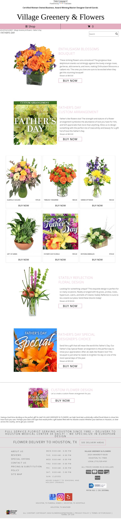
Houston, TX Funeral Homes (49, 503)
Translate (67, 3)
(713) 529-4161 (100, 461)
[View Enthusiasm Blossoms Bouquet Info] (35, 64)
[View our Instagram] (60, 500)
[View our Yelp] (68, 500)
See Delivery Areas (92, 442)
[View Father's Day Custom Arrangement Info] (35, 123)
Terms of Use (67, 514)
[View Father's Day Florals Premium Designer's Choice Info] (60, 231)
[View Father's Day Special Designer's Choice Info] (35, 350)
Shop (32, 26)
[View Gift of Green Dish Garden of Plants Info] (23, 231)
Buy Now (70, 81)
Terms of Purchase (101, 513)
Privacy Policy (82, 513)
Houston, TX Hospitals (74, 503)
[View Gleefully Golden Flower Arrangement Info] (23, 177)
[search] (117, 34)
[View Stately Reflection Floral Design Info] (35, 291)
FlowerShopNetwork (62, 513)
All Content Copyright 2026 (37, 513)
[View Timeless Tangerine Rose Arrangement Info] (60, 177)
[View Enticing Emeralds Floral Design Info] (97, 231)
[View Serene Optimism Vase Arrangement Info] (97, 177)
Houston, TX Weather (61, 507)
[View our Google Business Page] (52, 500)
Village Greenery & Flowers (60, 17)
